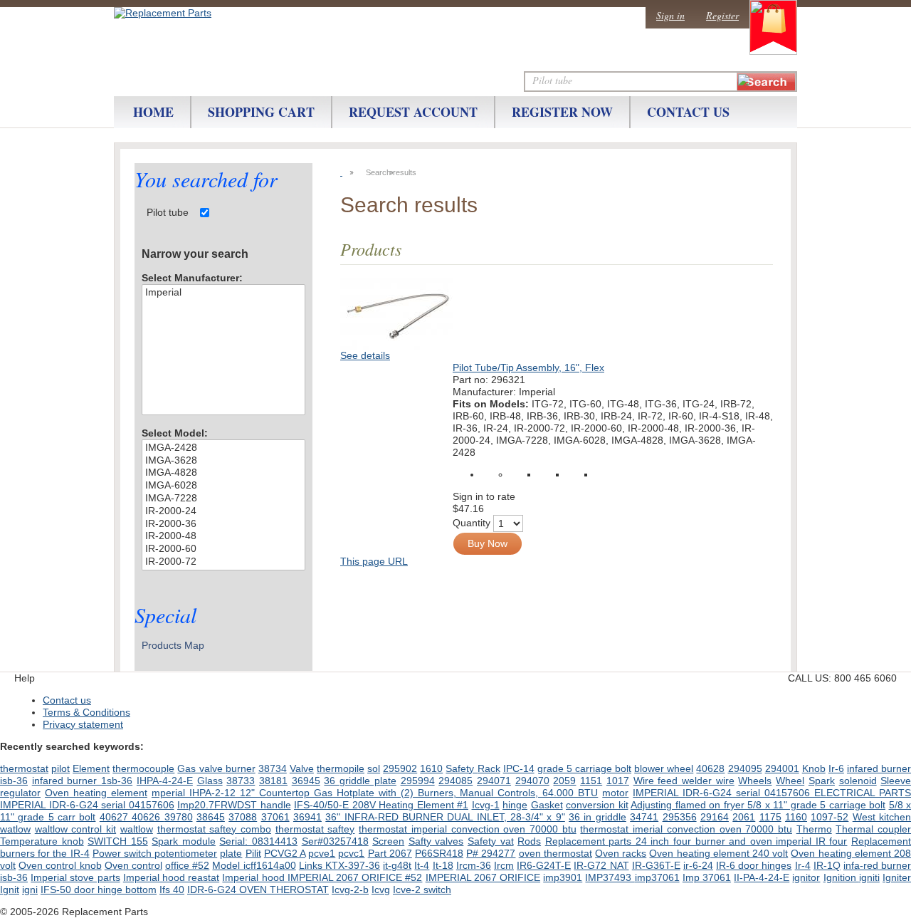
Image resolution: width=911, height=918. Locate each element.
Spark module (184, 841)
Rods (529, 841)
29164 (714, 817)
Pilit (253, 853)
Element (91, 768)
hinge (514, 804)
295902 (400, 768)
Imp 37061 (707, 877)
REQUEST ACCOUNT (413, 112)
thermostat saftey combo (214, 829)
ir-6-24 (698, 865)
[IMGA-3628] (223, 460)
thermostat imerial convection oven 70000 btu (686, 829)
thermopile (340, 768)
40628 (710, 768)
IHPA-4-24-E (165, 780)
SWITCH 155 (118, 841)
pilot (60, 768)
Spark (822, 780)
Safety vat (491, 841)
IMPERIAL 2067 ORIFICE (483, 877)
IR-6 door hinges (753, 865)
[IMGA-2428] (223, 448)
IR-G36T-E (656, 865)
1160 (796, 817)
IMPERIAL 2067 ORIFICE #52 (355, 877)
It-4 (421, 865)
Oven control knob (60, 865)
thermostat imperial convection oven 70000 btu (467, 829)
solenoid (858, 780)
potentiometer (185, 853)
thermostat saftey (315, 829)
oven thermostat (555, 853)
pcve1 (321, 853)
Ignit (9, 889)
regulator (20, 792)
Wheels (755, 780)
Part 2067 (390, 853)
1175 (770, 817)
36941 (307, 817)
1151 (591, 780)
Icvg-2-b (350, 889)
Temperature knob (42, 841)
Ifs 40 (171, 889)
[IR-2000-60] (223, 549)
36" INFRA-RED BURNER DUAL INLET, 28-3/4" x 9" (444, 817)
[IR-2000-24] (223, 511)
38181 (273, 780)
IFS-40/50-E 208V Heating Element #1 (381, 804)
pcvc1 (351, 853)
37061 (275, 817)
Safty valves (436, 841)
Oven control (133, 865)
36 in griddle (597, 817)
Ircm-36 (473, 865)
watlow (15, 829)
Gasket (547, 804)
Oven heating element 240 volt (718, 853)
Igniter (897, 877)
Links (312, 865)
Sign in (670, 15)
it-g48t (397, 865)
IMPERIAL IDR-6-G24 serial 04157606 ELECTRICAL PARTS (772, 792)
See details (365, 355)
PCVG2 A (284, 853)
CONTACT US (688, 112)
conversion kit (597, 804)
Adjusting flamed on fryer (689, 804)
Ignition (841, 877)
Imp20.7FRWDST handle (234, 804)
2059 (564, 780)
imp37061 (657, 877)
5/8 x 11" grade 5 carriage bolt (816, 804)
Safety (461, 768)
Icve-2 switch (422, 889)
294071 (494, 780)
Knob (814, 768)
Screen (388, 841)
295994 (418, 780)
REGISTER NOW (562, 112)
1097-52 (829, 817)
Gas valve (201, 768)
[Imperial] (223, 292)
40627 (116, 817)
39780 (178, 817)
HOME (153, 112)
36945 (306, 780)
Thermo (814, 829)
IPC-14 (519, 768)
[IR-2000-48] (223, 536)
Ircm (504, 865)
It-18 (443, 865)
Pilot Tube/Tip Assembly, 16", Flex (528, 367)
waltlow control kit (75, 829)
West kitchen (882, 817)
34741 (644, 817)
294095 (745, 768)
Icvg (381, 889)
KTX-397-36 (352, 865)
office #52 (187, 865)
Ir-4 (803, 865)
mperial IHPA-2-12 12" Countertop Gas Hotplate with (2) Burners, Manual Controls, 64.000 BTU (375, 792)
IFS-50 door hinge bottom (99, 889)
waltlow (136, 829)
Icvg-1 (486, 804)
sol (373, 768)
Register (722, 15)
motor (615, 792)
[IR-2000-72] (223, 562)
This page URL (374, 561)
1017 (617, 780)
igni (30, 889)
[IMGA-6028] (223, 485)
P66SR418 (439, 853)
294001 (782, 768)
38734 (272, 768)
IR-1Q (827, 865)
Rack (489, 768)
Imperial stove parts (75, 877)
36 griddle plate (360, 780)
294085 (455, 780)
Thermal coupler (873, 829)
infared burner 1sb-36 (82, 780)
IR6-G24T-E (544, 865)
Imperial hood (254, 877)
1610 (431, 768)
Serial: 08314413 (258, 841)
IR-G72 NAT (601, 865)
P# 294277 (490, 853)
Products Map (173, 645)
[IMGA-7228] (223, 498)
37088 (242, 817)
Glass (210, 780)
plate (231, 853)
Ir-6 (836, 768)
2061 (743, 817)
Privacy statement (83, 724)
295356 (680, 817)
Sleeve (895, 780)
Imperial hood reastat (171, 877)
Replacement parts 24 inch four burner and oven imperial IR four (696, 841)
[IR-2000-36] (223, 524)
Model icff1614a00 (253, 865)
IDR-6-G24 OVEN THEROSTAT (258, 889)
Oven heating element (96, 792)
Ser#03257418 (335, 841)
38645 (210, 817)
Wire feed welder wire (683, 780)
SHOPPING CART (261, 112)
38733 (240, 780)
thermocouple (143, 768)
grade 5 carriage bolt (584, 768)
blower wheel (663, 768)
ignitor (806, 877)
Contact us (67, 700)
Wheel (790, 780)
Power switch (123, 853)
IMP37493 (609, 877)
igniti (869, 877)
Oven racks (620, 853)
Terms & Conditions (86, 712)
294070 (532, 780)
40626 (148, 817)
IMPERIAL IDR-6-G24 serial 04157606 (87, 804)
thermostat (24, 768)
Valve (302, 768)
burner (241, 768)
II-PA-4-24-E (761, 877)
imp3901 (562, 877)
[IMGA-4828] (223, 472)
